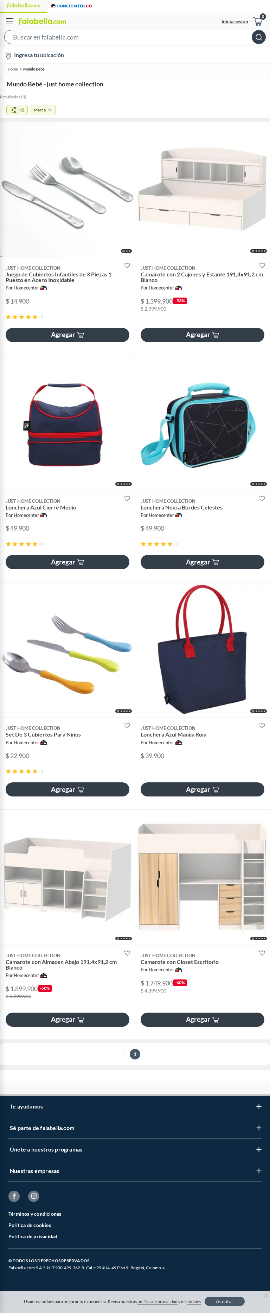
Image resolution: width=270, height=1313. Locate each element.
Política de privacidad (32, 1236)
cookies (194, 1301)
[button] (135, 38)
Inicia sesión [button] (234, 21)
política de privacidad (157, 1301)
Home (13, 69)
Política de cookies (29, 1225)
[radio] (8, 316)
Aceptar (224, 1301)
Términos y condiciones (34, 1214)
